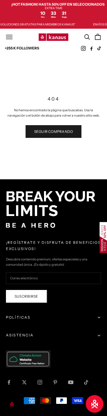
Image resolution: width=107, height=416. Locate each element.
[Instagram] (83, 48)
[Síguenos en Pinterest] (55, 382)
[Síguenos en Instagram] (40, 382)
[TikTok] (99, 48)
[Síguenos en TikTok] (86, 382)
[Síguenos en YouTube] (71, 382)
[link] (53, 10)
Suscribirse (26, 296)
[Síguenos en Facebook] (9, 382)
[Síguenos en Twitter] (24, 382)
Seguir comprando (53, 131)
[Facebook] (91, 48)
